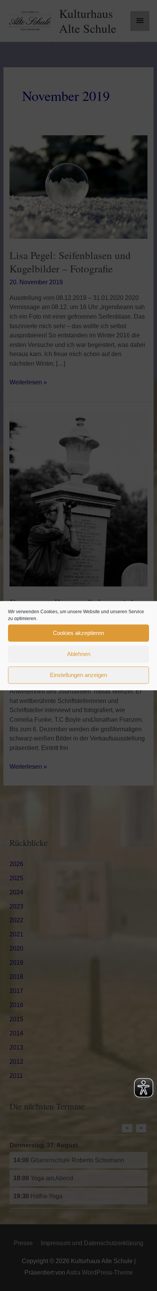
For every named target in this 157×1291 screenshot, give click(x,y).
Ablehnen (78, 654)
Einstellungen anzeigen (78, 675)
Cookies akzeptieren (78, 633)
